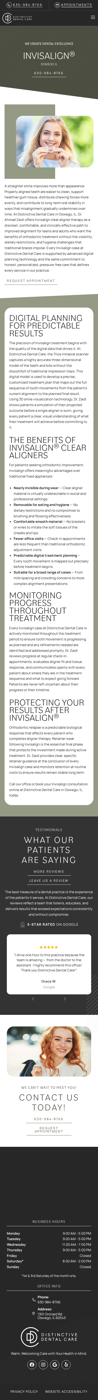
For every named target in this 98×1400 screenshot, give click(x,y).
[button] (33, 999)
